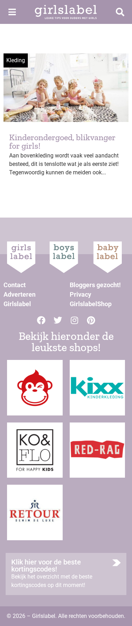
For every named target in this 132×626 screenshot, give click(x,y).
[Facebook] (41, 320)
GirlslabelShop (91, 304)
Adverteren (20, 294)
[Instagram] (74, 320)
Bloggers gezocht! (95, 285)
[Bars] (12, 12)
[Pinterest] (91, 320)
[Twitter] (58, 320)
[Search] (120, 12)
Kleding (15, 60)
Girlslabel (17, 304)
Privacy (80, 294)
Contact (15, 285)
